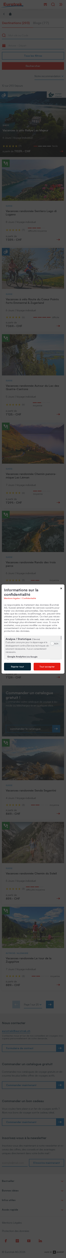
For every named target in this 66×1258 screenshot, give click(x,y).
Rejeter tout (17, 666)
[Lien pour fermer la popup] (61, 589)
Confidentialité (29, 598)
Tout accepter (47, 666)
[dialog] (33, 629)
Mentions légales (12, 598)
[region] (33, 647)
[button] (52, 643)
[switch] (55, 643)
